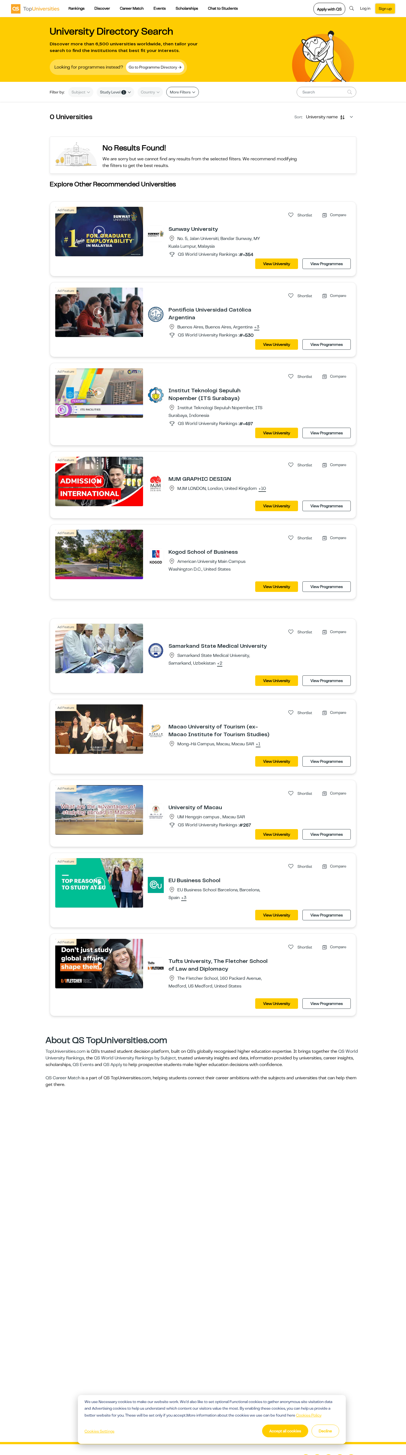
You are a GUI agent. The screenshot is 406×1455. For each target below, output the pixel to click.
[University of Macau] (156, 811)
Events (160, 8)
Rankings (76, 8)
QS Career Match (63, 1078)
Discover (102, 8)
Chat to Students (223, 8)
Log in (365, 8)
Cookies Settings (99, 1431)
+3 (256, 327)
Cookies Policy (308, 1415)
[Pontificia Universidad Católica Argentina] (156, 314)
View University (276, 263)
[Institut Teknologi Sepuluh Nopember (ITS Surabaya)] (156, 395)
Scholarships (187, 8)
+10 (262, 489)
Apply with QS (329, 9)
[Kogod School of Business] (156, 556)
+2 (219, 663)
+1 (258, 744)
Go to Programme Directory (153, 67)
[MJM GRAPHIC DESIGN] (156, 483)
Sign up (385, 8)
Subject (79, 92)
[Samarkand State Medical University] (156, 650)
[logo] (35, 8)
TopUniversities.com (66, 1051)
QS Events (83, 1064)
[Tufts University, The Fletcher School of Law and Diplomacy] (156, 965)
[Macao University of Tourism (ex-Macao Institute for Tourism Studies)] (156, 731)
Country (148, 92)
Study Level (112, 92)
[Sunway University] (156, 233)
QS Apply (112, 1064)
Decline (325, 1430)
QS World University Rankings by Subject (135, 1058)
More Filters (180, 92)
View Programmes (326, 263)
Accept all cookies (285, 1430)
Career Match (132, 8)
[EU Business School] (156, 884)
